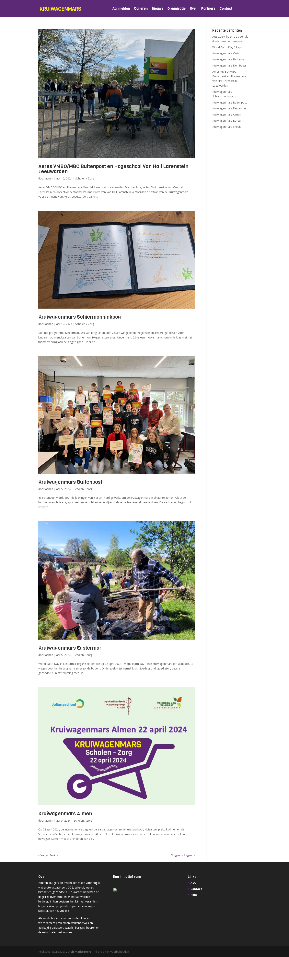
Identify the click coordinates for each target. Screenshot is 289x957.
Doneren (141, 9)
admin (49, 178)
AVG (193, 883)
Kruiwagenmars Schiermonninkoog (79, 316)
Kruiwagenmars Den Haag (229, 65)
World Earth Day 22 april (227, 47)
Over (193, 9)
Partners (208, 9)
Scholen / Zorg (84, 178)
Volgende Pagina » (183, 855)
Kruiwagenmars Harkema (228, 59)
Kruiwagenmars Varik (225, 53)
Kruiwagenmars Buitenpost (70, 482)
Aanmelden (121, 9)
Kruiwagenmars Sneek (226, 127)
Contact (226, 9)
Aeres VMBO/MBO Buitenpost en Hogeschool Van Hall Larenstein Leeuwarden (113, 169)
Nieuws (157, 9)
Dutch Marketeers (78, 951)
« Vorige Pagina (48, 855)
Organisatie (177, 9)
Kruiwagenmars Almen (65, 813)
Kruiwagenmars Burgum (227, 120)
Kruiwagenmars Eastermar (69, 647)
